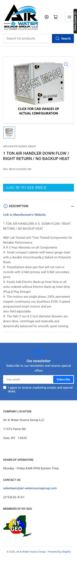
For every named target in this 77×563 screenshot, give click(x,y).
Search (66, 38)
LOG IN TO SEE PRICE (26, 187)
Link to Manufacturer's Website (24, 215)
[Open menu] (69, 17)
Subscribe (63, 379)
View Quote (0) (75, 21)
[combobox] (38, 38)
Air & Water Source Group (19, 146)
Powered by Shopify (59, 551)
